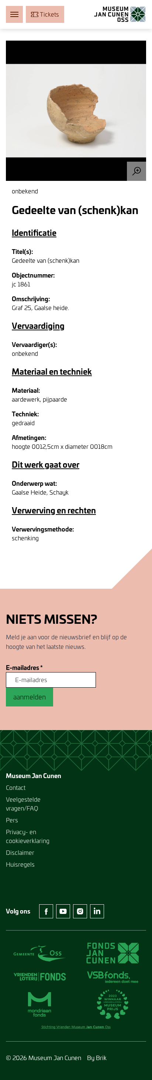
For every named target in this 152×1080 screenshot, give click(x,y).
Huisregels (20, 864)
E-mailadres (24, 668)
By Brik (97, 1058)
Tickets (49, 14)
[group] (76, 111)
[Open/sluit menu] (14, 14)
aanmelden (29, 696)
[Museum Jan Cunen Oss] (120, 14)
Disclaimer (20, 852)
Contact (15, 787)
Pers (12, 820)
